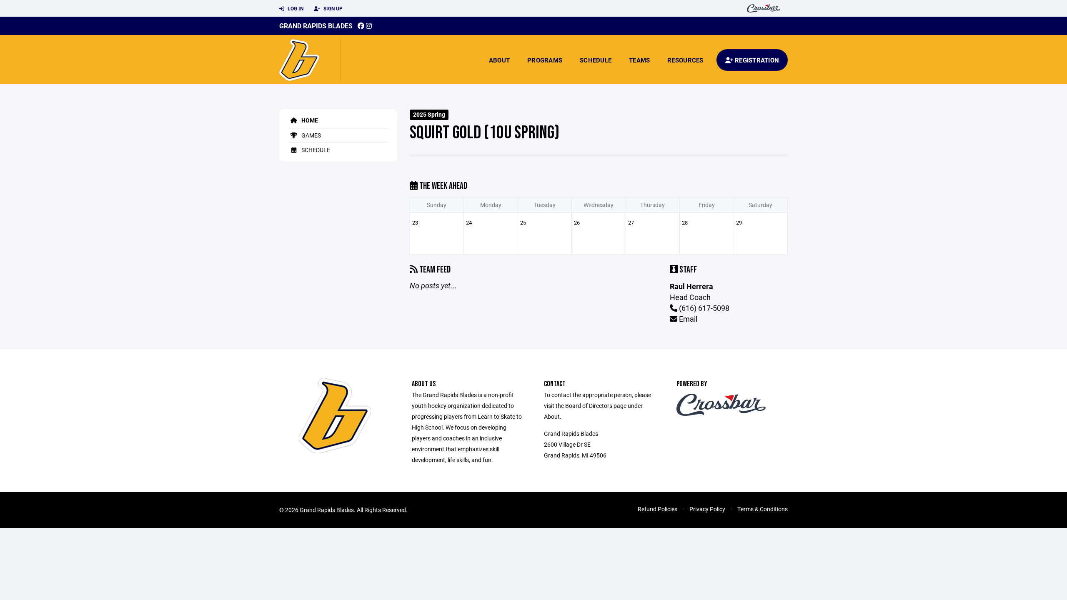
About (499, 60)
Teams (639, 60)
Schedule (595, 60)
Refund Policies (657, 509)
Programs (544, 60)
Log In (294, 8)
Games (310, 135)
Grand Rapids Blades (316, 25)
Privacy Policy (707, 509)
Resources (685, 60)
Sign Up (332, 8)
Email (687, 319)
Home (309, 120)
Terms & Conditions (762, 509)
